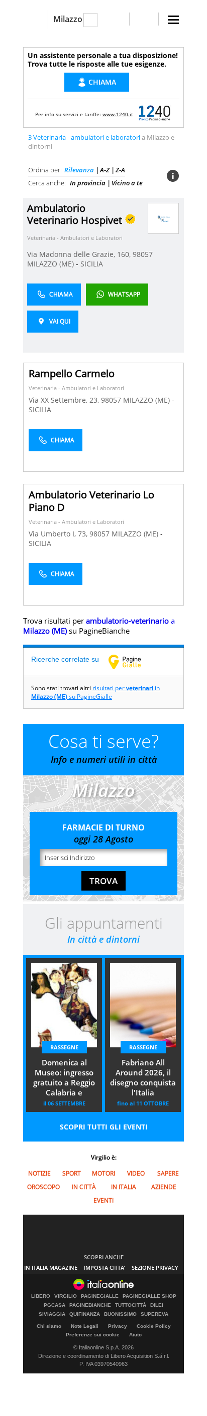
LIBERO (40, 1296)
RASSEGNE (64, 1047)
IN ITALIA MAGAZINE (50, 1267)
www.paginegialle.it (132, 661)
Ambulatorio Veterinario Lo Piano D (91, 501)
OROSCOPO (43, 1187)
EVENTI (103, 1200)
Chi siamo (49, 1326)
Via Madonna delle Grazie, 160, (80, 254)
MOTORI (103, 1173)
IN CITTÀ (84, 1187)
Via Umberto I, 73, (59, 533)
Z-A (120, 169)
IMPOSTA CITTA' (104, 1267)
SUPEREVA (154, 1314)
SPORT (71, 1173)
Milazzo (67, 19)
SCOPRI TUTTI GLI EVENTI (104, 1126)
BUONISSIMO (120, 1314)
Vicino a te (127, 182)
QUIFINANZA (84, 1314)
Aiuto (135, 1334)
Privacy (117, 1326)
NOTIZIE (39, 1173)
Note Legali (84, 1326)
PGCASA (54, 1305)
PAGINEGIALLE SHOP (149, 1296)
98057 (143, 254)
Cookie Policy (154, 1326)
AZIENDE (163, 1187)
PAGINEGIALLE (100, 1296)
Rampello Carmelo (72, 373)
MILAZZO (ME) (51, 263)
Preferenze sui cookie (93, 1334)
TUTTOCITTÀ (130, 1305)
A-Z (105, 169)
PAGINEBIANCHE (90, 1305)
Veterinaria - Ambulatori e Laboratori (75, 237)
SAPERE (168, 1173)
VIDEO (136, 1173)
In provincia (88, 182)
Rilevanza (79, 169)
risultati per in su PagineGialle (95, 692)
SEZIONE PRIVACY (155, 1267)
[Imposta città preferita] (35, 19)
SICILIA (91, 263)
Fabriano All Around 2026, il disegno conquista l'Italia (143, 1077)
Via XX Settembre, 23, (65, 400)
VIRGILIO (65, 1296)
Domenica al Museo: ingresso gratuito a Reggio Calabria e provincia (64, 1078)
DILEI (156, 1305)
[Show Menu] (173, 20)
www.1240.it (117, 114)
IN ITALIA (123, 1187)
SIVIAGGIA (52, 1314)
